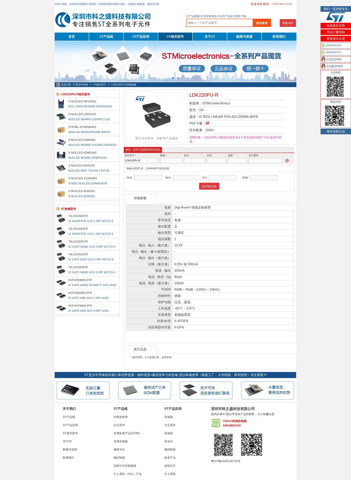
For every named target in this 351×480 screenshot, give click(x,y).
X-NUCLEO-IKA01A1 (81, 165)
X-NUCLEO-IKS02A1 (81, 191)
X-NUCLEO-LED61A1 (82, 114)
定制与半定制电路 (125, 465)
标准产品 (170, 457)
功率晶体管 (121, 417)
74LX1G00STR (78, 267)
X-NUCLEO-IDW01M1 (82, 152)
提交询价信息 (209, 186)
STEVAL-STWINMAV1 (82, 127)
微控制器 (119, 457)
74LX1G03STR (78, 241)
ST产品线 (106, 36)
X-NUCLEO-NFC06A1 (82, 101)
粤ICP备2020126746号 (225, 461)
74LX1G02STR (78, 254)
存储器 (168, 417)
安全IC (168, 441)
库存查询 (262, 23)
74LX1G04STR (78, 228)
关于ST (210, 36)
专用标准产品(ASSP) (127, 433)
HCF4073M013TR (80, 305)
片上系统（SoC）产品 (128, 474)
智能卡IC (119, 449)
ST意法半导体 (80, 84)
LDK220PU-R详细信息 (123, 84)
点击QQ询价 (334, 59)
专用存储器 (121, 441)
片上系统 (170, 474)
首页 (71, 36)
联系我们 (279, 36)
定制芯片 (170, 465)
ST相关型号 (175, 36)
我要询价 (288, 23)
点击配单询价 (334, 66)
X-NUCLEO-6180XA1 (82, 139)
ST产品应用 (140, 36)
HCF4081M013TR (80, 292)
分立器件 (119, 425)
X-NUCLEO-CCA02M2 (82, 178)
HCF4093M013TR (80, 280)
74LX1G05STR (78, 216)
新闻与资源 (244, 36)
